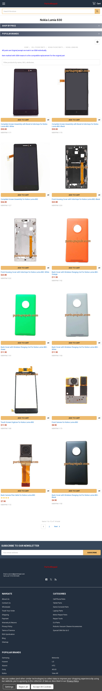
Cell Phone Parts (59, 599)
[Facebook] (46, 579)
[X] (51, 579)
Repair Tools (58, 619)
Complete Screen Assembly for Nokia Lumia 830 (19, 199)
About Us (5, 599)
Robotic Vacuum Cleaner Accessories (67, 626)
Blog (4, 638)
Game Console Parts (61, 607)
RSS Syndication (8, 634)
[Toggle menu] (3, 3)
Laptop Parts (58, 611)
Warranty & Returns (9, 623)
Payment (5, 619)
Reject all (23, 686)
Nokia (4, 673)
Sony (4, 669)
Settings (9, 686)
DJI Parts (56, 623)
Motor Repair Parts (60, 615)
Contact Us (6, 603)
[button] (97, 42)
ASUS (54, 669)
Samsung (5, 658)
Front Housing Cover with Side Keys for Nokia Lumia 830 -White (25, 272)
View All (55, 673)
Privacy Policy (7, 626)
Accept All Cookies (42, 686)
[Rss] (56, 579)
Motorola (55, 658)
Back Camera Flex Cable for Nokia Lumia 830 (18, 495)
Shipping (5, 615)
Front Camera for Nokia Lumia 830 (65, 422)
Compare (48, 120)
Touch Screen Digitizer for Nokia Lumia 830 (17, 422)
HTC (53, 666)
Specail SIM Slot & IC (61, 630)
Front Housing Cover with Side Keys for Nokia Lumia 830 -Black (76, 199)
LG (53, 662)
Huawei (5, 662)
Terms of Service (8, 630)
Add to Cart (23, 120)
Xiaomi (4, 666)
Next (56, 527)
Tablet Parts (57, 603)
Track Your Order (8, 611)
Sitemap (5, 642)
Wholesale (6, 607)
